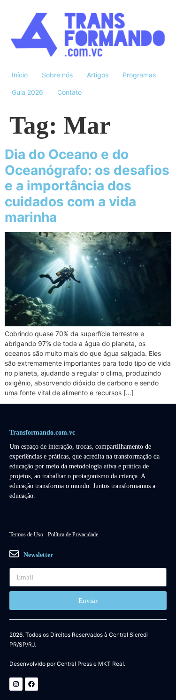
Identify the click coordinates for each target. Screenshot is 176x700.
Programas (139, 75)
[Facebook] (31, 684)
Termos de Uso (26, 534)
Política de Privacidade (73, 534)
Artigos (97, 75)
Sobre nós (57, 75)
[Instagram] (16, 684)
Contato (69, 92)
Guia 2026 (27, 92)
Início (20, 75)
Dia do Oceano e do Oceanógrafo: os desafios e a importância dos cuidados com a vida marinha (87, 185)
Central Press (74, 664)
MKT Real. (111, 664)
